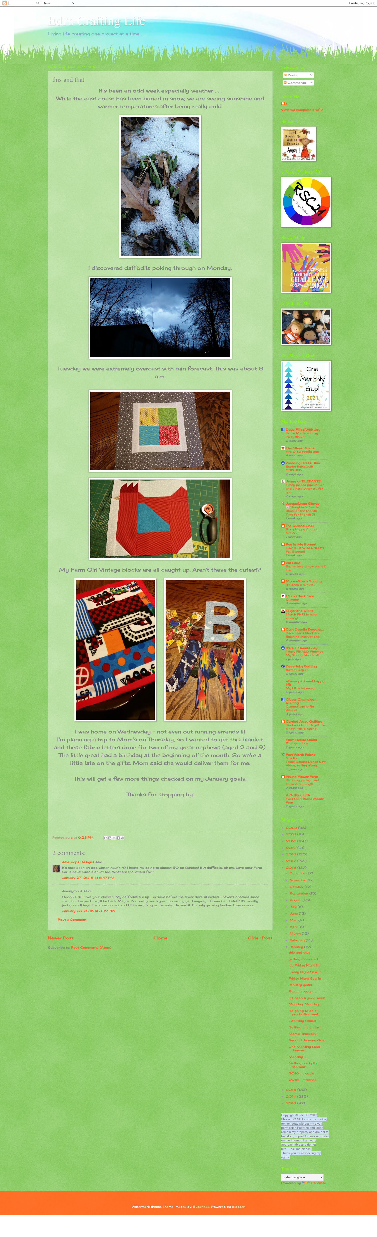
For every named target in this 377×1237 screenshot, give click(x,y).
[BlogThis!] (110, 838)
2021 (291, 834)
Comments (296, 82)
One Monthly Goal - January (306, 1048)
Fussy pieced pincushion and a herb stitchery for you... (305, 488)
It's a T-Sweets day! (302, 648)
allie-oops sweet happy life (305, 682)
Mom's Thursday (302, 1033)
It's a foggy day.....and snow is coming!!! (302, 782)
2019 (291, 848)
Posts (291, 75)
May (294, 920)
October (297, 887)
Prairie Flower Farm (302, 776)
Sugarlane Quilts (300, 611)
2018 (291, 854)
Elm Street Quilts (300, 448)
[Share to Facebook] (118, 838)
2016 (291, 867)
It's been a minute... (300, 584)
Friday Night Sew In (305, 978)
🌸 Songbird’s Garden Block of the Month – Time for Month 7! (303, 510)
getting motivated (303, 959)
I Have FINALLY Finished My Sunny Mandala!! (304, 653)
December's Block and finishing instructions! (303, 634)
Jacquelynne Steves (303, 503)
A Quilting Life (298, 795)
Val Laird (293, 563)
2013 (291, 1103)
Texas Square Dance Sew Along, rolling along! (306, 763)
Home (161, 938)
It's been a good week (307, 998)
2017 (291, 861)
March (296, 933)
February (298, 940)
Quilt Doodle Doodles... (305, 629)
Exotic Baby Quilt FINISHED (299, 468)
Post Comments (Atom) (91, 947)
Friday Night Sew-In (305, 972)
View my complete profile (302, 109)
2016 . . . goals (301, 1073)
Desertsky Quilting (301, 666)
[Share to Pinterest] (122, 838)
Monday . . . (298, 1057)
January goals (300, 985)
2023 (292, 827)
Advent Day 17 (297, 670)
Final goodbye (297, 743)
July (294, 906)
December (299, 873)
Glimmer (292, 599)
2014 (291, 1096)
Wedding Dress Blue (303, 463)
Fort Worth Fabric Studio (300, 756)
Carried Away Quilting (304, 721)
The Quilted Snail (300, 526)
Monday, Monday (304, 1004)
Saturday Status (302, 1021)
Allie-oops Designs (78, 862)
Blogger (238, 1206)
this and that (299, 952)
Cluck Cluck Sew (300, 596)
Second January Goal (307, 1040)
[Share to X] (114, 838)
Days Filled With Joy (303, 429)
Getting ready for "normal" (303, 1065)
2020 (292, 841)
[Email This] (105, 838)
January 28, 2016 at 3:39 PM (88, 911)
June (294, 913)
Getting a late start (304, 1027)
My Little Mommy (300, 688)
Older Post (260, 938)
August (296, 900)
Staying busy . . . (302, 991)
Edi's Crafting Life (97, 20)
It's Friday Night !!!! (304, 965)
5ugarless (201, 1206)
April (294, 927)
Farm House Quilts (301, 740)
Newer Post (61, 938)
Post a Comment (72, 919)
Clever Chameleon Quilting (301, 701)
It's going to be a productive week (304, 1012)
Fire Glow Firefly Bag (302, 451)
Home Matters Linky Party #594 (302, 435)
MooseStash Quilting (304, 581)
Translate (318, 1183)
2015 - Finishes (303, 1079)
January (297, 947)
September (299, 893)
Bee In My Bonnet (301, 544)
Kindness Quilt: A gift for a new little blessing (305, 726)
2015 (291, 1089)
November (299, 880)
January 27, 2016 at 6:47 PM (88, 877)
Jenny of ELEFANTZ (303, 481)
